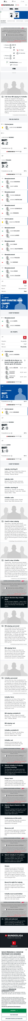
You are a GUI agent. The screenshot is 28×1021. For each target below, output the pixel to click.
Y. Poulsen (6, 47)
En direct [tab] (3, 21)
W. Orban (21, 50)
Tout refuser (14, 1014)
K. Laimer (6, 58)
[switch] (6, 35)
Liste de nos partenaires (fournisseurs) (11, 1006)
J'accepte (12, 1010)
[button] (26, 5)
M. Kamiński (22, 53)
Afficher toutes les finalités (14, 1018)
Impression (12, 990)
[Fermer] (26, 950)
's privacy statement (20, 40)
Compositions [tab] (11, 21)
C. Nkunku (6, 45)
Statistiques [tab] (19, 21)
